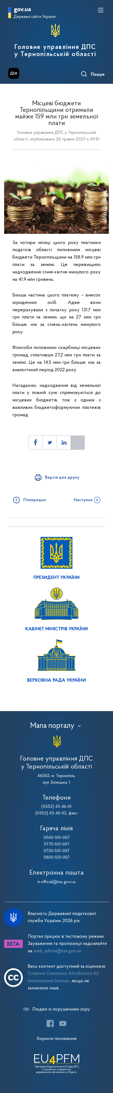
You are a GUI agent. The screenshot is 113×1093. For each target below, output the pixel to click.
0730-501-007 (56, 851)
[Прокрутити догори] (103, 1062)
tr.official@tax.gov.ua (56, 882)
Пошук (98, 74)
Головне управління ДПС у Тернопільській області (55, 51)
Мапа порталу (52, 726)
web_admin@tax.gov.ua (57, 951)
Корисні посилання (57, 1038)
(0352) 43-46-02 (51, 813)
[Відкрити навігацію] (101, 10)
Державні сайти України (35, 17)
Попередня (34, 500)
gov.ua (22, 10)
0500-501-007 (57, 838)
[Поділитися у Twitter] (49, 443)
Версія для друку (62, 477)
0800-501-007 (57, 857)
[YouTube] (62, 1023)
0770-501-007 (56, 844)
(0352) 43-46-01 (56, 807)
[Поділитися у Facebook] (36, 443)
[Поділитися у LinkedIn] (63, 443)
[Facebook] (50, 1023)
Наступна (83, 500)
